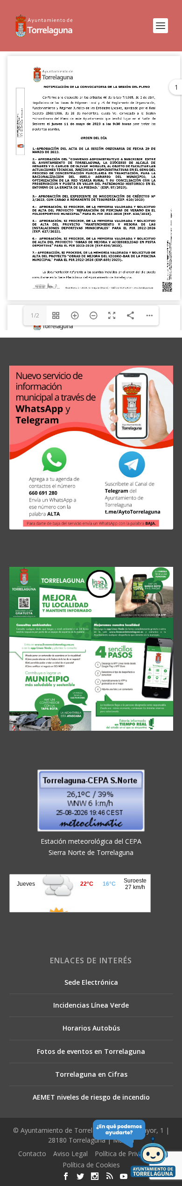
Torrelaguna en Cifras (91, 1074)
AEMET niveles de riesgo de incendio (91, 1097)
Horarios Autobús (91, 1028)
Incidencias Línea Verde (91, 1005)
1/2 (35, 315)
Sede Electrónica (91, 982)
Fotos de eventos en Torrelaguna (91, 1051)
